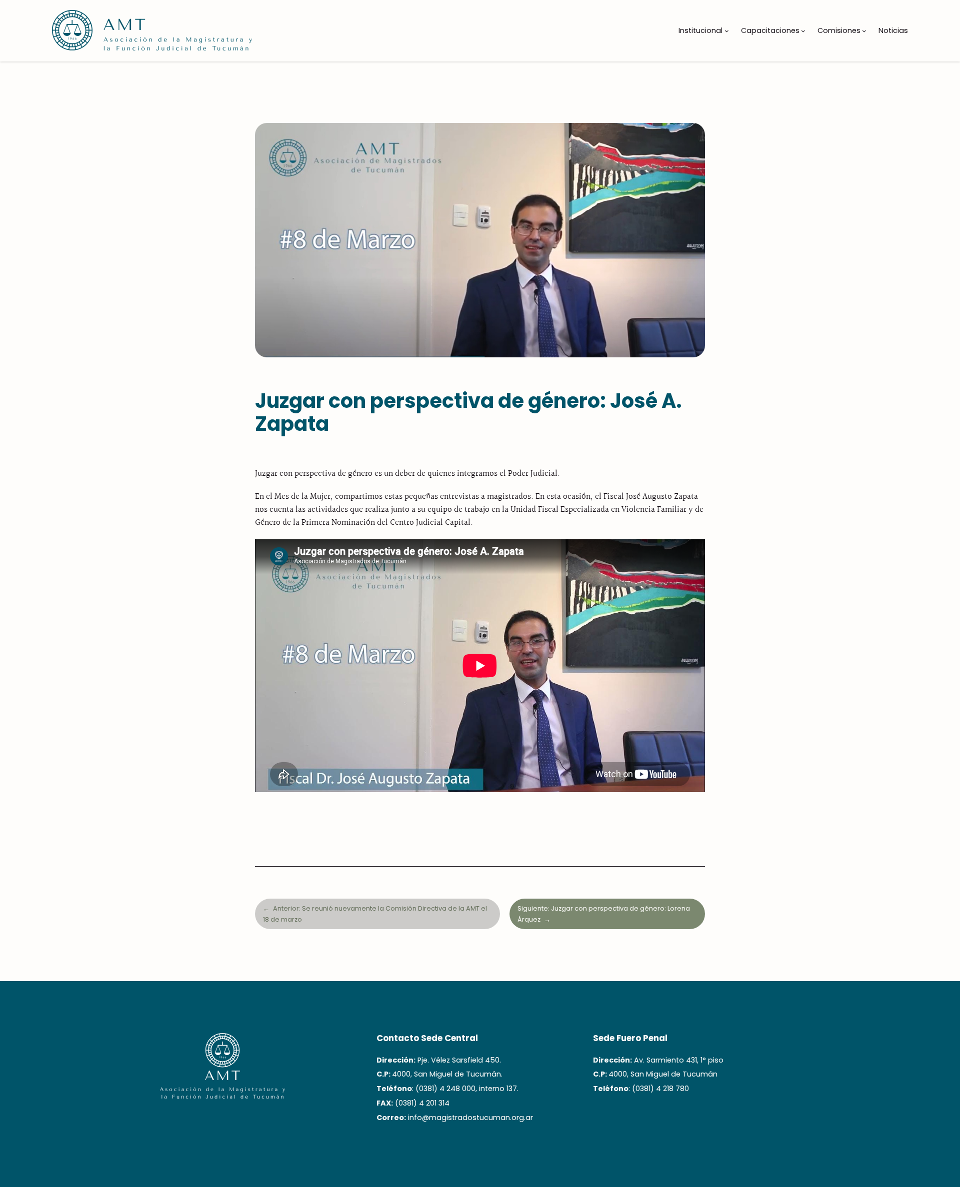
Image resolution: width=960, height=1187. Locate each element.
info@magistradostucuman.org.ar (470, 1118)
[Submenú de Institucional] (726, 30)
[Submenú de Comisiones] (864, 30)
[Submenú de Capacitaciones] (803, 30)
